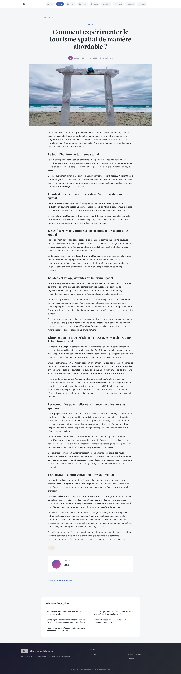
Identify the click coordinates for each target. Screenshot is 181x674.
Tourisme (118, 4)
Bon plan (70, 4)
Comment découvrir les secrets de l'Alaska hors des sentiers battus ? (112, 621)
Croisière (94, 4)
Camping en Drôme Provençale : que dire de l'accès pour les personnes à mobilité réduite (66, 621)
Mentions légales (134, 654)
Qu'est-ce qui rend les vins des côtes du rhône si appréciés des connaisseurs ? (113, 612)
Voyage (142, 4)
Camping (82, 4)
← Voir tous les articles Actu (60, 580)
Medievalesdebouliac (42, 651)
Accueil (50, 4)
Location (106, 4)
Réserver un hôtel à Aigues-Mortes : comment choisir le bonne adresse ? (66, 629)
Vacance (130, 4)
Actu (60, 4)
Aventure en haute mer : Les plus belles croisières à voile (64, 612)
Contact (131, 659)
